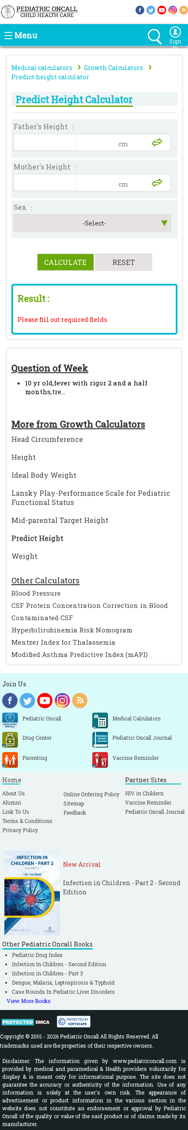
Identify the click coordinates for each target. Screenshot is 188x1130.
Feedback (74, 812)
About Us (13, 793)
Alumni (11, 802)
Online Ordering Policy (91, 794)
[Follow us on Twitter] (150, 9)
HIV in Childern (144, 793)
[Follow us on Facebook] (140, 9)
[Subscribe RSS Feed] (183, 9)
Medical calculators (41, 68)
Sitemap (73, 803)
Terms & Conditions (27, 820)
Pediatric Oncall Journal (155, 811)
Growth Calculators (113, 68)
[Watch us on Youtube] (161, 9)
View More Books (29, 1000)
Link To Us (15, 811)
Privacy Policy (20, 829)
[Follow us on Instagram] (172, 9)
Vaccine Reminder (148, 802)
